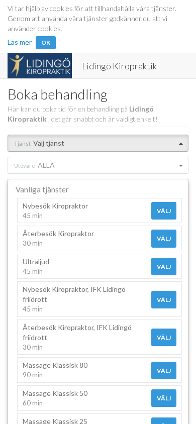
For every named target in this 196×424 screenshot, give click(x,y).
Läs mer (20, 42)
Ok (45, 42)
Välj (164, 211)
